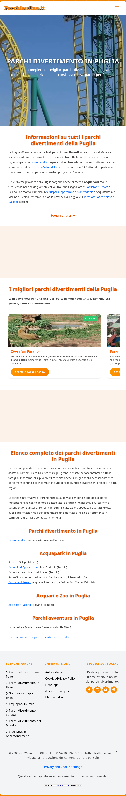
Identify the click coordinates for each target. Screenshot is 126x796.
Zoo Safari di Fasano (50, 167)
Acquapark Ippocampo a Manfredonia (69, 192)
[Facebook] (89, 689)
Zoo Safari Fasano (19, 605)
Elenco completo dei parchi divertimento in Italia (38, 637)
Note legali (52, 685)
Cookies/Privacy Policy (60, 678)
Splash (12, 562)
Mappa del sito (55, 697)
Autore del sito (55, 672)
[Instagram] (97, 689)
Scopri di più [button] (61, 215)
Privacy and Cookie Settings (63, 767)
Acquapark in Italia (21, 704)
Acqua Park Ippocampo (23, 567)
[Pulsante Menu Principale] (117, 8)
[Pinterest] (114, 689)
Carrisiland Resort (96, 187)
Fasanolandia (38, 162)
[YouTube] (105, 689)
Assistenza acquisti (58, 691)
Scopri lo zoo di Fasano (30, 372)
